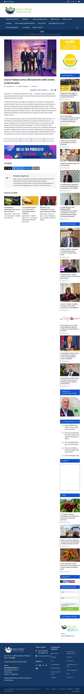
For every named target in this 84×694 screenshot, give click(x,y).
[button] (77, 28)
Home (25, 34)
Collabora (77, 689)
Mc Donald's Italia (37, 140)
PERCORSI (69, 657)
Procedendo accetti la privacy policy (68, 604)
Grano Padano (26, 140)
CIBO (33, 86)
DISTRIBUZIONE (55, 668)
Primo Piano (48, 140)
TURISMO (53, 677)
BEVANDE (53, 657)
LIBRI (68, 674)
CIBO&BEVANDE (55, 664)
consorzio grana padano (12, 140)
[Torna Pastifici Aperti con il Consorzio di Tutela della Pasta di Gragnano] (30, 200)
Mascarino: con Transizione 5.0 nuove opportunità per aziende (48, 209)
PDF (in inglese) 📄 (43, 90)
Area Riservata (10, 1)
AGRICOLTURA (55, 653)
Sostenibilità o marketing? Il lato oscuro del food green (12, 209)
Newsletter (70, 689)
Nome (62, 592)
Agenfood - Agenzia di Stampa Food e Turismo (22, 689)
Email (62, 598)
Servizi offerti (62, 689)
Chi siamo (54, 689)
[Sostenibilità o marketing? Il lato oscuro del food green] (12, 200)
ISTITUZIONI (70, 661)
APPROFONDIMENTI (72, 670)
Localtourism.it (76, 691)
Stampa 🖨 (33, 90)
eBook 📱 (53, 90)
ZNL (36, 86)
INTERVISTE (70, 677)
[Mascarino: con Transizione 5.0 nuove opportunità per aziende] (48, 200)
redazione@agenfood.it (67, 636)
